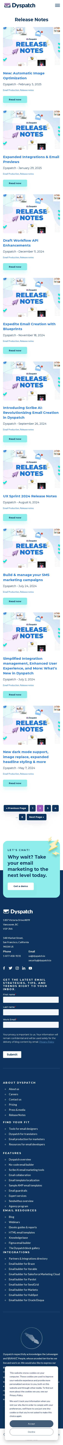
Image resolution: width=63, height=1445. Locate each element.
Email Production (11, 90)
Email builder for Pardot (22, 1279)
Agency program (18, 1206)
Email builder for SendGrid (24, 1284)
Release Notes (17, 1115)
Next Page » (36, 817)
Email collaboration (20, 1175)
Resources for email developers (27, 1144)
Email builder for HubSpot (23, 1295)
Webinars (14, 1222)
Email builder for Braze (22, 1263)
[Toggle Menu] (57, 5)
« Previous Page (16, 809)
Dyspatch (19, 5)
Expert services (17, 1195)
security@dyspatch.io (40, 960)
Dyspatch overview (20, 1159)
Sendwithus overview (21, 1201)
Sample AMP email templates (25, 1185)
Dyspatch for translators (23, 1134)
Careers (13, 1094)
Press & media (17, 1109)
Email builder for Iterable (23, 1269)
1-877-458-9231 (12, 955)
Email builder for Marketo (23, 1289)
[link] (4, 968)
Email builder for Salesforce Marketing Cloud (34, 1274)
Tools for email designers (23, 1128)
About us (14, 1089)
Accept (31, 1423)
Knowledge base (18, 1237)
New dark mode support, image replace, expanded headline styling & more (26, 757)
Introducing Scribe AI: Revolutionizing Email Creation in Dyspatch (31, 413)
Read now (15, 99)
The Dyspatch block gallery (24, 1248)
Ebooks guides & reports (23, 1227)
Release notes (27, 90)
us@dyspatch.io (37, 955)
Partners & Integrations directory (28, 1258)
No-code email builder (21, 1164)
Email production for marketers (27, 1139)
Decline (31, 1431)
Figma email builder (20, 1242)
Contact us (15, 1099)
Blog (11, 1216)
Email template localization (24, 1180)
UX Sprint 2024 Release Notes (30, 496)
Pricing (13, 1104)
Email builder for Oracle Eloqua (26, 1300)
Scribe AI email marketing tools (26, 1169)
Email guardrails (18, 1190)
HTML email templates (22, 1232)
